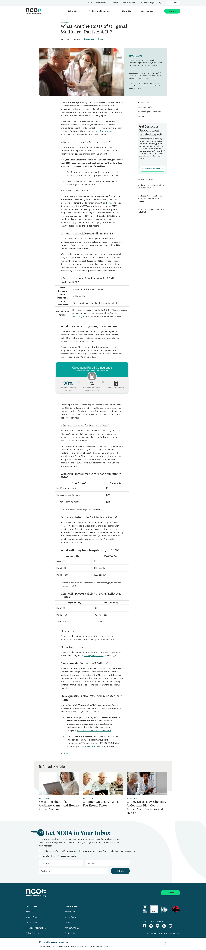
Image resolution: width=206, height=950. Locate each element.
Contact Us (70, 933)
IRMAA (108, 203)
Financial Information (36, 928)
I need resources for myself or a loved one (59, 851)
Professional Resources (100, 11)
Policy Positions (33, 933)
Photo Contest (101, 3)
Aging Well (73, 11)
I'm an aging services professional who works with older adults (109, 851)
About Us (126, 11)
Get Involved (147, 11)
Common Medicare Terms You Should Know (101, 803)
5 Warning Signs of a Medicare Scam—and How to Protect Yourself (59, 805)
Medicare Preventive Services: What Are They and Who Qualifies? (151, 199)
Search (174, 3)
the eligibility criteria (93, 655)
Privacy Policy (103, 946)
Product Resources (129, 3)
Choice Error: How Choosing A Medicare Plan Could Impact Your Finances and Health (146, 807)
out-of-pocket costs (104, 131)
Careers (68, 922)
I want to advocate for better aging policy (59, 856)
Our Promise (31, 922)
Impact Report (32, 917)
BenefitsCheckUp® (147, 3)
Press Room (70, 911)
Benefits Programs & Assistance (149, 112)
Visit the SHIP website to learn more (94, 730)
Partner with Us (72, 928)
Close (165, 945)
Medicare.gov (78, 316)
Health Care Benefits (145, 107)
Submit (120, 871)
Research (114, 3)
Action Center (71, 917)
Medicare (65, 22)
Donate (172, 11)
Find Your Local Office (151, 169)
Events (89, 3)
